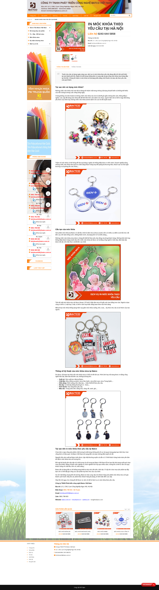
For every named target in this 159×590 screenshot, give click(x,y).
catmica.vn (85, 499)
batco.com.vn (66, 499)
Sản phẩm (31, 550)
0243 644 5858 (106, 33)
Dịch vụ (31, 552)
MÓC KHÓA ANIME (102, 531)
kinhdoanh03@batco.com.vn (69, 493)
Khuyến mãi (32, 561)
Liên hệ (31, 559)
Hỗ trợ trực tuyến (40, 176)
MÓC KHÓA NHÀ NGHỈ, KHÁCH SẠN (84, 531)
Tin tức (31, 555)
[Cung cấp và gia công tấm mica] (79, 7)
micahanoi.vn (76, 499)
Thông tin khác (76, 67)
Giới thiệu (31, 557)
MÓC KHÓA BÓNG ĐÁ (64, 531)
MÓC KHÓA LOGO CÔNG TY (121, 531)
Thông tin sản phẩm (62, 67)
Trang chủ (29, 19)
